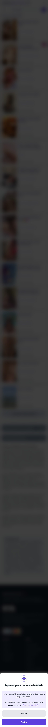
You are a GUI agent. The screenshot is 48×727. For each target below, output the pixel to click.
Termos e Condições (31, 705)
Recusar (24, 713)
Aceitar (24, 722)
